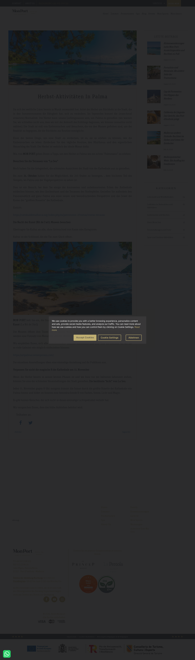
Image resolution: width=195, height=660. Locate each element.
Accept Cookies (85, 337)
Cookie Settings (109, 337)
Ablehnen (133, 337)
